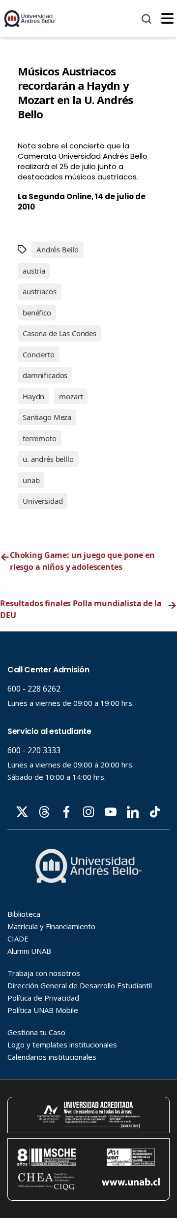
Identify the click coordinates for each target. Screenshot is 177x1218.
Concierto (39, 354)
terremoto (40, 438)
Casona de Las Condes (59, 333)
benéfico (37, 312)
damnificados (45, 375)
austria (34, 271)
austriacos (40, 291)
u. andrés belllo (48, 459)
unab (31, 480)
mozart (71, 396)
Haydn (33, 396)
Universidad (42, 501)
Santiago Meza (47, 417)
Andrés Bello (57, 249)
